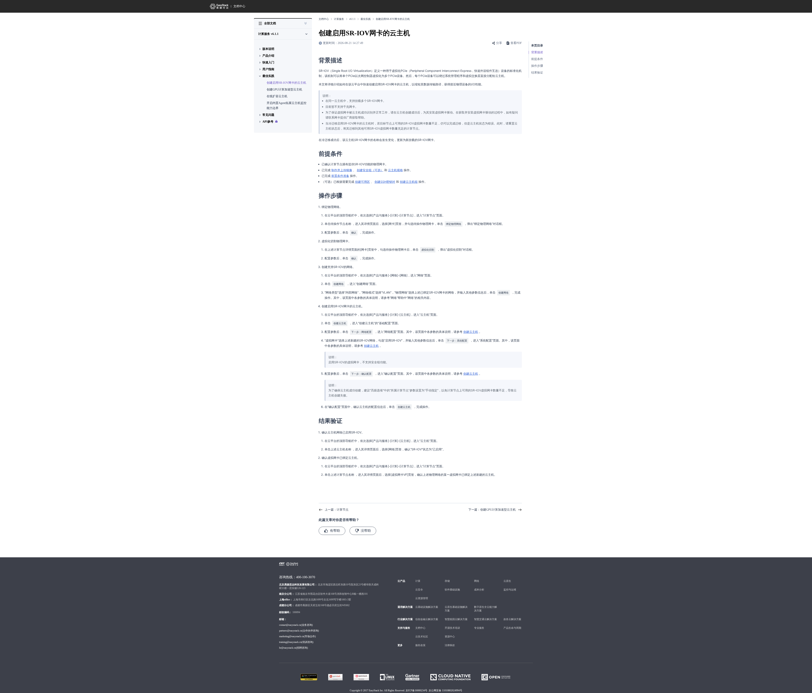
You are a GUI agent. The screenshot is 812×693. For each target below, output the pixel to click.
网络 (476, 581)
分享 (499, 43)
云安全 (419, 589)
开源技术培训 (452, 627)
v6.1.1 (352, 19)
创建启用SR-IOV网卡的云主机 (286, 82)
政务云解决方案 (512, 619)
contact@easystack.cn (290, 624)
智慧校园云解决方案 (456, 619)
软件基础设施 (452, 589)
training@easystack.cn (290, 642)
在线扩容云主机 (277, 96)
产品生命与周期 (512, 627)
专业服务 (479, 627)
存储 (447, 581)
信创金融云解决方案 (426, 619)
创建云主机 (470, 332)
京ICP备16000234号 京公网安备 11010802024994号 (434, 690)
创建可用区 (362, 181)
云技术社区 (421, 636)
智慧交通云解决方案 (485, 619)
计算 (417, 581)
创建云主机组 (409, 181)
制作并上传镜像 (341, 170)
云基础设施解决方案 (426, 607)
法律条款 (450, 645)
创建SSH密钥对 (384, 181)
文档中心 (239, 6)
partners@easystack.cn (290, 630)
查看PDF (516, 43)
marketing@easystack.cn (291, 636)
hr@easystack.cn (287, 647)
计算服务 (339, 19)
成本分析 (479, 589)
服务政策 (420, 645)
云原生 (507, 581)
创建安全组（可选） (370, 170)
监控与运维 (509, 589)
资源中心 (450, 636)
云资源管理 (421, 598)
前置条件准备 (340, 176)
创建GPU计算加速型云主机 (284, 89)
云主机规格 (395, 170)
